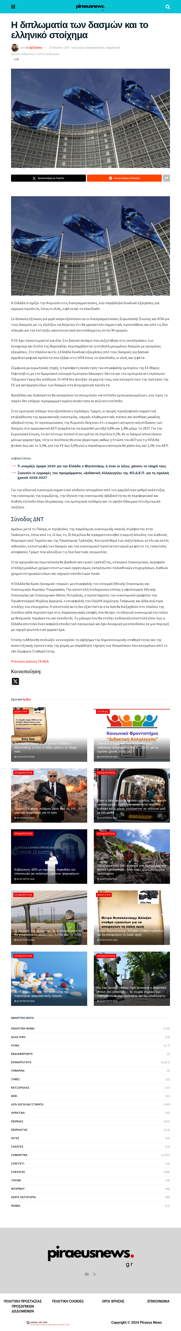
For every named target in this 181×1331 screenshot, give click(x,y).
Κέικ (14, 1096)
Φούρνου (18, 1189)
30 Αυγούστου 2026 (25, 756)
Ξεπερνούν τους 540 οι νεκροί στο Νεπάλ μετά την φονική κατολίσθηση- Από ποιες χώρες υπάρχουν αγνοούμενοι (131, 869)
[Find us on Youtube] (87, 1274)
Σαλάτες (17, 1146)
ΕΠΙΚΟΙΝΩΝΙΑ (158, 1301)
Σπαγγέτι (17, 1163)
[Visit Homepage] (90, 6)
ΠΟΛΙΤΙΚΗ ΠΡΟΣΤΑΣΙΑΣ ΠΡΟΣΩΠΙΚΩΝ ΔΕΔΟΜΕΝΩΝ (23, 1306)
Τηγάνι (16, 1180)
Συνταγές (18, 1172)
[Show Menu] (13, 6)
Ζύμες (15, 1079)
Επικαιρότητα (94, 47)
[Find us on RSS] (94, 1274)
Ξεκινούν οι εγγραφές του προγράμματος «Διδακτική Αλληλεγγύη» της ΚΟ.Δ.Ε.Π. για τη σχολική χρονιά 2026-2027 (127, 747)
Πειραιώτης (19, 1130)
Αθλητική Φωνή (22, 1028)
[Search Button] (168, 6)
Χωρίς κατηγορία (23, 1197)
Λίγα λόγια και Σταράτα (27, 1104)
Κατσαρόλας (20, 1088)
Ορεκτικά (18, 1113)
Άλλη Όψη (21, 711)
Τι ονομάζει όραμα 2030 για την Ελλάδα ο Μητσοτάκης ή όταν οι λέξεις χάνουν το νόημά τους (91, 466)
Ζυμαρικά (18, 1071)
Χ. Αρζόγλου (34, 47)
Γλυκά (15, 1045)
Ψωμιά (15, 1206)
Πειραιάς (102, 711)
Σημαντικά (113, 47)
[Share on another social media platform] (166, 178)
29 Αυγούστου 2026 (108, 940)
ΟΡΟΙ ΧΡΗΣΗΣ (113, 1301)
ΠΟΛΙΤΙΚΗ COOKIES (68, 1301)
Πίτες (15, 1138)
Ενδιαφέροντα (22, 1054)
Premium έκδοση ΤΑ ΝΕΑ (30, 661)
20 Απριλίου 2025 (59, 47)
